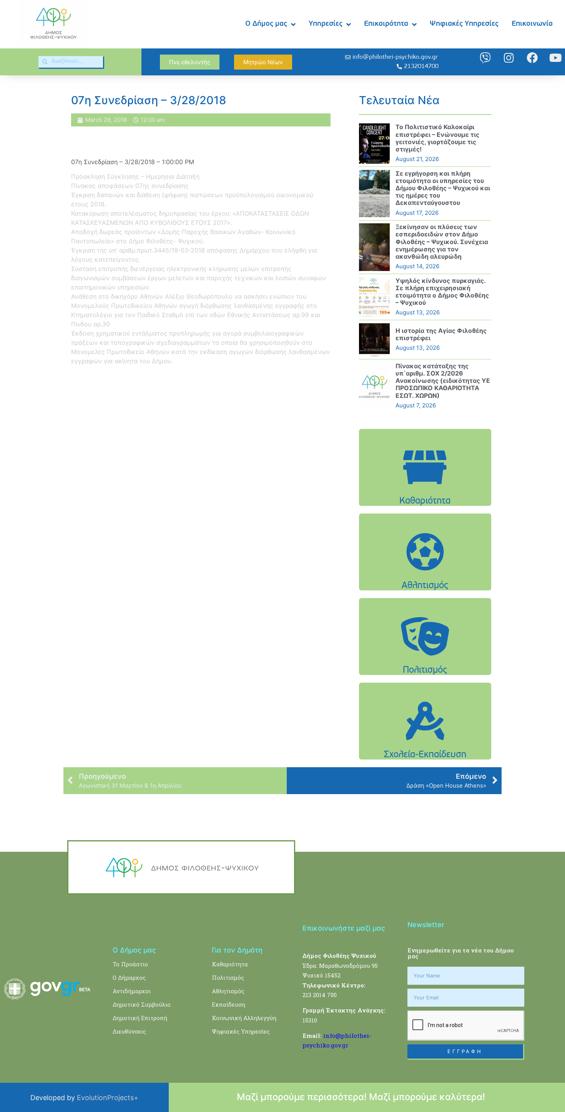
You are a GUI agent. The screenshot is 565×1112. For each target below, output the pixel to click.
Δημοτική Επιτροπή (140, 1018)
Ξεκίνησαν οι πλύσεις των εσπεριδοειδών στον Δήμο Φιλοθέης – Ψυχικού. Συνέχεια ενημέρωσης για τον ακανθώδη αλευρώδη (442, 241)
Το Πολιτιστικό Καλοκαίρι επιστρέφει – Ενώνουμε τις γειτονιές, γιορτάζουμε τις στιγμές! (437, 138)
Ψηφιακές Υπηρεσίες (464, 24)
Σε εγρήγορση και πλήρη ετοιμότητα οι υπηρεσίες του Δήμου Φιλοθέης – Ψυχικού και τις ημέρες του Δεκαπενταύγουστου (443, 188)
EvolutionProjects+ (107, 1098)
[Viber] (485, 57)
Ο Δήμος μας (266, 24)
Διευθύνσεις (129, 1031)
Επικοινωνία (532, 24)
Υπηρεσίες (325, 24)
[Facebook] (532, 57)
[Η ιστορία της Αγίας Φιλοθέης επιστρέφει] (374, 339)
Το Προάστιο (130, 964)
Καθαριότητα (230, 964)
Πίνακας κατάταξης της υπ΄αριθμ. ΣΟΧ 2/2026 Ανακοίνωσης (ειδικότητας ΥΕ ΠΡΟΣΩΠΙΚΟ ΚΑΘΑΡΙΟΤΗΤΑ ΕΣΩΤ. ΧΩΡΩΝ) (443, 380)
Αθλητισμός (228, 991)
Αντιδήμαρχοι (132, 991)
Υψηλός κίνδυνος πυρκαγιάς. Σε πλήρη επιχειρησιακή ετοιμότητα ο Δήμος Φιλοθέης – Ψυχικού (442, 292)
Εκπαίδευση (228, 1004)
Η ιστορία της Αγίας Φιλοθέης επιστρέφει (441, 334)
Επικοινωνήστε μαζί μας (343, 928)
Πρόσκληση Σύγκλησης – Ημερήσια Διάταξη (135, 176)
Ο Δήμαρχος (129, 977)
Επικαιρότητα (386, 24)
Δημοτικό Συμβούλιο (142, 1004)
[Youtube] (555, 57)
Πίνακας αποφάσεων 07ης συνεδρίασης (130, 185)
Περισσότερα (425, 487)
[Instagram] (508, 57)
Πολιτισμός (228, 977)
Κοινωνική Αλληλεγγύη (244, 1018)
